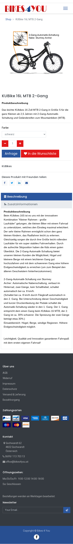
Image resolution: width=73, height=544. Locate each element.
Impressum (9, 383)
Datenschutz (10, 389)
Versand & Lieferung (14, 394)
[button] (40, 154)
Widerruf (7, 378)
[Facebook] (36, 537)
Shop (8, 19)
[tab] (36, 196)
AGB (5, 372)
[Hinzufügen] (20, 143)
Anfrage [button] (11, 153)
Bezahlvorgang (11, 399)
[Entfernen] (5, 143)
